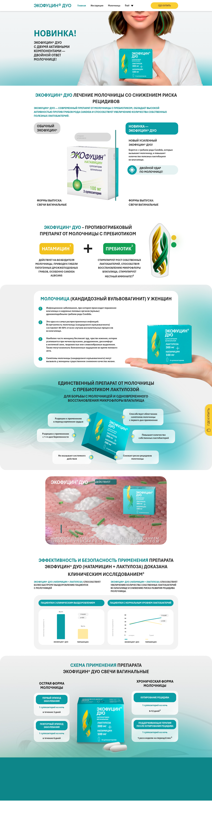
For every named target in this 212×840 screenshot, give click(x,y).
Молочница (114, 5)
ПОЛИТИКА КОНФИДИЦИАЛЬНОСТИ (67, 832)
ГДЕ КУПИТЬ (164, 5)
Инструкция (97, 5)
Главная (81, 5)
